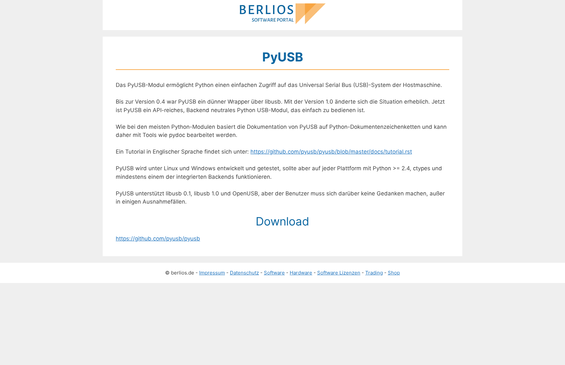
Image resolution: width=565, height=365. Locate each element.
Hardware (301, 273)
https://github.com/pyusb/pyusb (158, 238)
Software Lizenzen (338, 273)
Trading (374, 273)
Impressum (212, 273)
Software (274, 273)
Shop (394, 273)
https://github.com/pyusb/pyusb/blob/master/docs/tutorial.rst (331, 151)
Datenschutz (244, 273)
